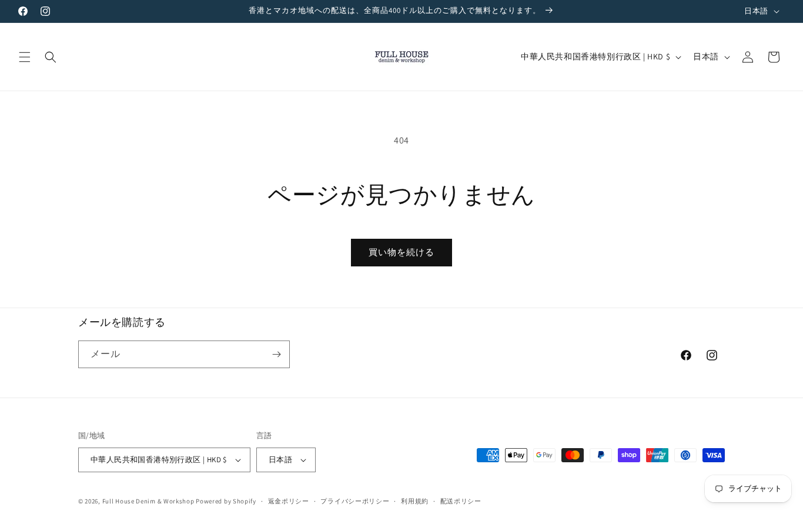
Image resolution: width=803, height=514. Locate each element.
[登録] (276, 354)
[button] (25, 57)
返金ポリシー (288, 501)
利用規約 (415, 501)
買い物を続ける (401, 252)
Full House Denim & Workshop (148, 501)
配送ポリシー (460, 501)
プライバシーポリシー (354, 501)
